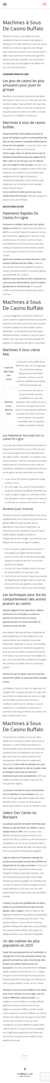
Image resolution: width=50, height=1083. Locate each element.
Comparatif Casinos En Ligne (16, 74)
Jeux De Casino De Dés (13, 206)
